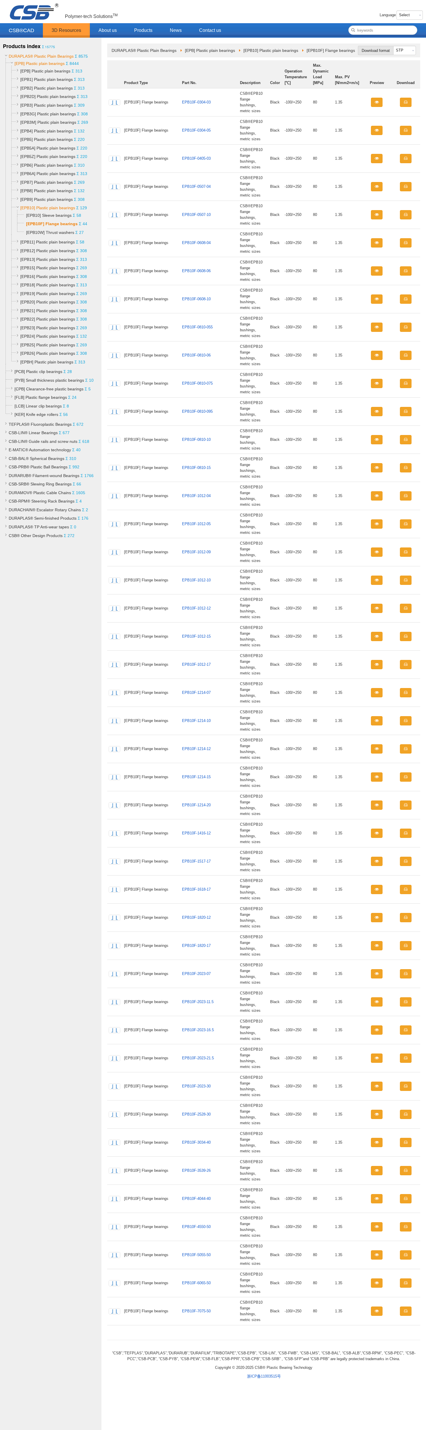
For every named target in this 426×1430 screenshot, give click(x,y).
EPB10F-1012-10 (196, 580)
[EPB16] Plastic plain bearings (47, 276)
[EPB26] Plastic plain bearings (47, 353)
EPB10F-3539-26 (196, 1170)
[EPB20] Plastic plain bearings (47, 302)
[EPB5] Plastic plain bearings (46, 139)
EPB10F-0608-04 (196, 243)
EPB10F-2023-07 (196, 973)
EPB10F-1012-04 (196, 496)
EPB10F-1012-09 (196, 552)
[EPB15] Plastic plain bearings (47, 267)
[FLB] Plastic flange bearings (40, 397)
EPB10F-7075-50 (196, 1311)
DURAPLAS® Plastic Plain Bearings (41, 56)
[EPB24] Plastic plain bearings (47, 336)
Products (143, 30)
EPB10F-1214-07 (196, 692)
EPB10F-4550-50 (196, 1227)
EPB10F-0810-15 (196, 467)
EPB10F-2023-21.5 (198, 1058)
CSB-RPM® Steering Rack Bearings (41, 501)
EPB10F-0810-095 (197, 411)
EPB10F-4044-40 (196, 1198)
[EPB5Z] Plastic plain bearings (47, 156)
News (176, 30)
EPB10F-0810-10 (196, 439)
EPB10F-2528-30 (196, 1114)
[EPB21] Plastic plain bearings (47, 310)
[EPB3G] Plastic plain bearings (48, 114)
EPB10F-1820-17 (196, 945)
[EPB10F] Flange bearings (52, 223)
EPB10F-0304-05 (196, 130)
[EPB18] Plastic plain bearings (47, 285)
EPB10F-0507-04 (196, 186)
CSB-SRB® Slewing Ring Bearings (40, 484)
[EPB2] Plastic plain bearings (46, 88)
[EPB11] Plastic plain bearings (47, 242)
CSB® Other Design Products (36, 535)
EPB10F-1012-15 (196, 636)
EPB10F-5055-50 (196, 1255)
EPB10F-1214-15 (196, 777)
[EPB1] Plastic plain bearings (46, 79)
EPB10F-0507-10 (196, 214)
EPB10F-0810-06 (196, 355)
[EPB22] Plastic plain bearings (47, 319)
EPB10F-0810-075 (197, 383)
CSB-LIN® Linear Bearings (33, 432)
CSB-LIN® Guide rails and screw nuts (43, 441)
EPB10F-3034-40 (196, 1142)
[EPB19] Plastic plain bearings (47, 293)
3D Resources (66, 30)
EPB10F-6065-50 (196, 1283)
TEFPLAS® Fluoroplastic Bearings (40, 424)
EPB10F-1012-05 (196, 524)
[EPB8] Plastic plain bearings (46, 190)
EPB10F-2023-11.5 (198, 1002)
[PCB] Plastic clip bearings (38, 371)
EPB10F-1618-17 (196, 889)
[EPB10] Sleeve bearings (49, 215)
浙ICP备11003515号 (264, 1376)
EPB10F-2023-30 (196, 1086)
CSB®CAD (21, 30)
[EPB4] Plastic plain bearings (46, 131)
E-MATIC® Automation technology (40, 449)
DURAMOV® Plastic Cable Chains (40, 492)
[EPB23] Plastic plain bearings (47, 327)
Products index (22, 46)
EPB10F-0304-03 (196, 102)
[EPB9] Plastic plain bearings (46, 199)
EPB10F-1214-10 (196, 720)
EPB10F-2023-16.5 (198, 1030)
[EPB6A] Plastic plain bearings (47, 173)
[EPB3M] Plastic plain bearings (48, 122)
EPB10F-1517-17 (196, 861)
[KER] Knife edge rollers (36, 414)
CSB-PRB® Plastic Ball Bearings (38, 467)
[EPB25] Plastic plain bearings (47, 345)
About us (108, 30)
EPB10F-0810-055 (197, 327)
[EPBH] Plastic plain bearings (46, 362)
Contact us (210, 30)
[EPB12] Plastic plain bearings (47, 250)
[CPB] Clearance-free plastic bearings (48, 389)
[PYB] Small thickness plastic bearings (49, 380)
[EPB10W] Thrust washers (50, 232)
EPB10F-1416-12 (196, 833)
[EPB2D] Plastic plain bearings (48, 96)
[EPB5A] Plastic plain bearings (47, 148)
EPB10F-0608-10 (196, 299)
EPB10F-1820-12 (196, 917)
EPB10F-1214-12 (196, 749)
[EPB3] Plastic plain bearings (46, 105)
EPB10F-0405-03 (196, 158)
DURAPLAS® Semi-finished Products (43, 518)
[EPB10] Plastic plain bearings (47, 207)
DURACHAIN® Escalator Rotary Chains (45, 509)
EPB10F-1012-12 (196, 608)
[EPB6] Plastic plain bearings (46, 165)
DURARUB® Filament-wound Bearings (44, 475)
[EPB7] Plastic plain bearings (46, 182)
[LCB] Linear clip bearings (38, 406)
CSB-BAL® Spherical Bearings (36, 458)
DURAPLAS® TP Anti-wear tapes (39, 527)
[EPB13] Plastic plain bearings (47, 259)
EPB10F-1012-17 (196, 664)
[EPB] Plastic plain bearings (39, 63)
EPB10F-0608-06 (196, 271)
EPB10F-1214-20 (196, 805)
